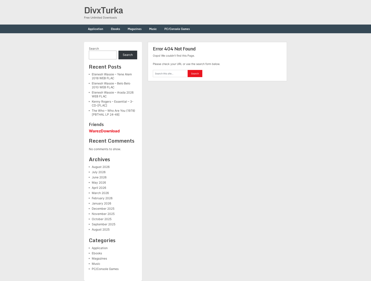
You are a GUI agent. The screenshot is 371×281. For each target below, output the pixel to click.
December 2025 (103, 208)
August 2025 (101, 229)
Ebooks (115, 29)
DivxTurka (103, 10)
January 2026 (101, 203)
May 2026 (99, 182)
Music (153, 29)
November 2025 (103, 214)
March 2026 (100, 193)
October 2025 (101, 219)
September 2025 (103, 224)
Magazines (134, 29)
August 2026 (101, 167)
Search (94, 48)
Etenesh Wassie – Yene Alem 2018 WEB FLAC (112, 76)
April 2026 (99, 188)
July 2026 (99, 172)
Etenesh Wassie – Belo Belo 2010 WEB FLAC (111, 85)
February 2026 (102, 198)
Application (95, 29)
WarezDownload (104, 131)
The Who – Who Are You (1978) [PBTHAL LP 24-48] (113, 112)
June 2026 (99, 177)
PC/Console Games (177, 29)
